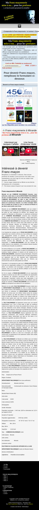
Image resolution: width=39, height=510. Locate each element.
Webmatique (25, 506)
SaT (5, 489)
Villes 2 (6, 477)
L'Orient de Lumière (23, 500)
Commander (7, 469)
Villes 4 (6, 480)
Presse (5, 492)
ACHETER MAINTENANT (12, 65)
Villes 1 (6, 476)
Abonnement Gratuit (14, 123)
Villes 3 (6, 479)
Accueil (6, 466)
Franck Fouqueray (8, 487)
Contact (5, 493)
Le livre (5, 467)
